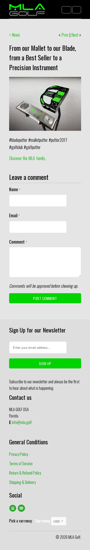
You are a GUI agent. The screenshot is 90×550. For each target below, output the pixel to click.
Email (14, 215)
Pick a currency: (22, 521)
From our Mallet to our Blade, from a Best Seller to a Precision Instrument (42, 57)
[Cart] (76, 9)
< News (14, 35)
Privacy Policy (18, 454)
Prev (64, 35)
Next (74, 35)
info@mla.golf (22, 422)
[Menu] (66, 9)
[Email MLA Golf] (22, 508)
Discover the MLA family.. (27, 158)
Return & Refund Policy (25, 473)
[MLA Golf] (27, 11)
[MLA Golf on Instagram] (13, 508)
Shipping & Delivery (22, 482)
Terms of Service (21, 463)
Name (14, 189)
